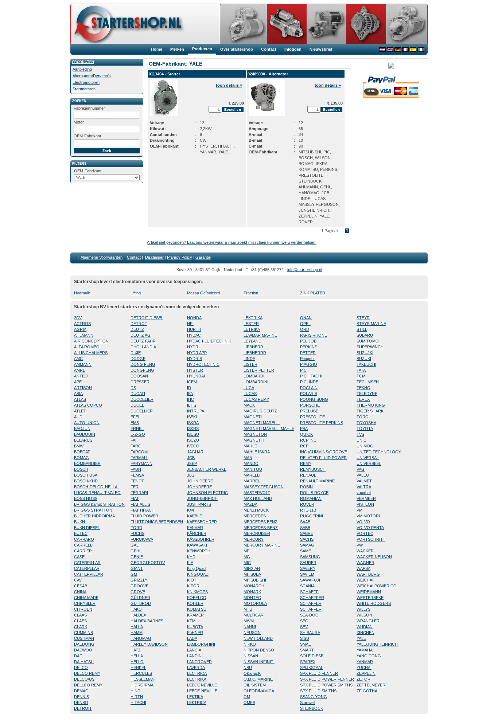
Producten (83, 62)
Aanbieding (82, 69)
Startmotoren (84, 89)
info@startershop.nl (304, 269)
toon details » (229, 85)
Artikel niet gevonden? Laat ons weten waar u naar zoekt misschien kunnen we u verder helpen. (231, 242)
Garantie (203, 257)
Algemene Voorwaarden (101, 257)
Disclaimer (154, 257)
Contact (134, 257)
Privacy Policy (179, 257)
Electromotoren (86, 82)
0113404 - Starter (164, 74)
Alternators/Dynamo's (92, 76)
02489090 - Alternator (268, 74)
